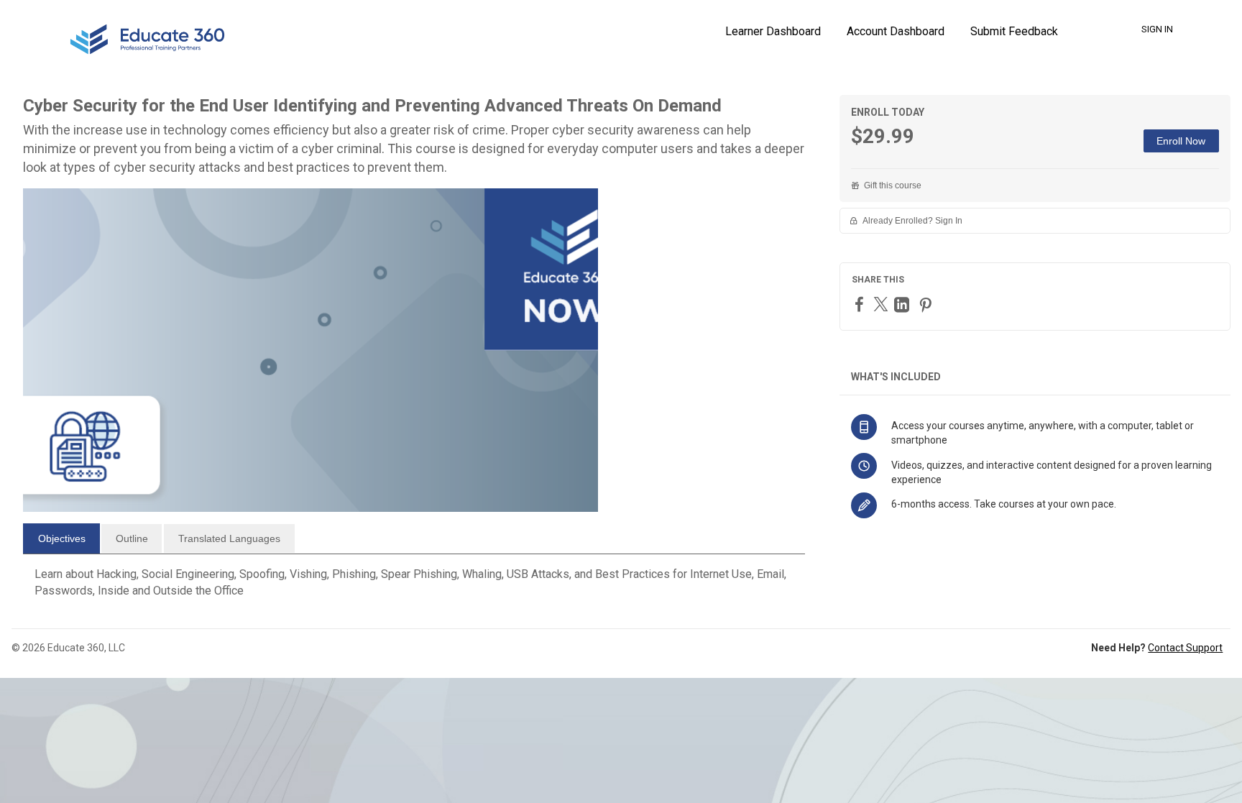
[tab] (61, 538)
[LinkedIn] (903, 304)
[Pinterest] (927, 304)
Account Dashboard (895, 31)
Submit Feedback (1014, 31)
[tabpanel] (414, 588)
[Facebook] (861, 303)
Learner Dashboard (773, 31)
